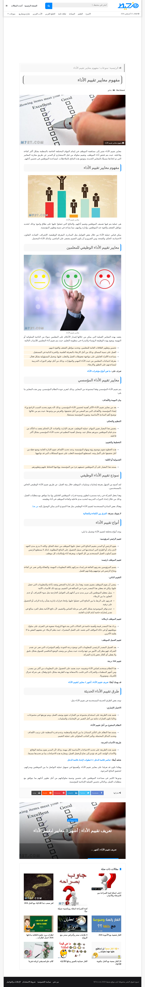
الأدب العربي (37, 14)
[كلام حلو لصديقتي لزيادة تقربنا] (38, 950)
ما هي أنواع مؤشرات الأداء (99, 371)
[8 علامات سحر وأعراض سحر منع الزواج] (72, 924)
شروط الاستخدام (29, 982)
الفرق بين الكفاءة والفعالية (95, 513)
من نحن (56, 982)
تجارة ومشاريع (24, 14)
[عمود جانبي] (6, 6)
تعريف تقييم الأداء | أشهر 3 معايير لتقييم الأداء (88, 682)
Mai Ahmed (120, 90)
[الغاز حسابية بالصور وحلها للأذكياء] (72, 950)
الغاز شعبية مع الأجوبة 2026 (110, 935)
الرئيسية (114, 68)
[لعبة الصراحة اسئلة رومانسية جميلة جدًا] (72, 889)
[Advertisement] (72, 39)
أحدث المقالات (17, 6)
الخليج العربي (50, 14)
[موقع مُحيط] (127, 6)
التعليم (80, 14)
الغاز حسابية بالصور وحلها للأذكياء (73, 961)
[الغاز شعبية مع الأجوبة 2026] (106, 924)
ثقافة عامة (62, 14)
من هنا (35, 506)
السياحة (72, 14)
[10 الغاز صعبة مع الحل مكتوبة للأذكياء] (106, 950)
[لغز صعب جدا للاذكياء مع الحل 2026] (38, 886)
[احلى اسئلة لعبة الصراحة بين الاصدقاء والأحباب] (106, 881)
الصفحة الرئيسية (30, 6)
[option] (72, 830)
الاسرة (88, 14)
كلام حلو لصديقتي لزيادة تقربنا (41, 961)
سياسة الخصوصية (44, 982)
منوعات (12, 14)
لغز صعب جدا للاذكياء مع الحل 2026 (38, 903)
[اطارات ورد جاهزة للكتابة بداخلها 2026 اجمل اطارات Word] (38, 924)
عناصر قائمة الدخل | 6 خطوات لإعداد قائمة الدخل (89, 760)
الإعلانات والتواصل (14, 982)
